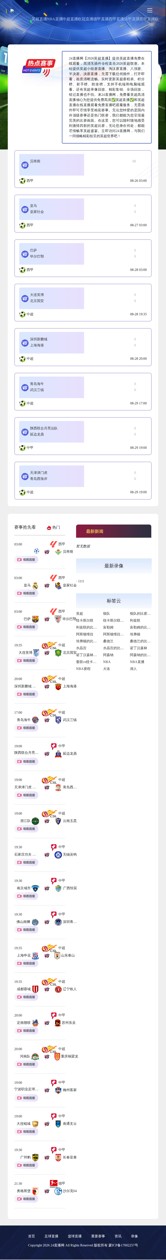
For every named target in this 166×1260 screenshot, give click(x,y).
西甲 (30, 180)
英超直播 (39, 19)
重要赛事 (98, 1236)
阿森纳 (108, 655)
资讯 (118, 1236)
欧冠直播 (85, 19)
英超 (79, 613)
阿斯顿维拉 (84, 634)
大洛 (106, 669)
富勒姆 (108, 627)
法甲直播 (132, 19)
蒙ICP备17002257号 (123, 1245)
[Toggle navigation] (150, 10)
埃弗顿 (135, 634)
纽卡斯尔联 (84, 620)
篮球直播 (75, 1236)
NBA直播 (55, 19)
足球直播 (51, 1236)
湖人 (133, 669)
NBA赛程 (83, 669)
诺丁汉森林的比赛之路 (93, 655)
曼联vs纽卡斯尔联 (89, 662)
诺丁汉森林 (138, 648)
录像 (134, 1236)
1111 (81, 581)
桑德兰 (108, 641)
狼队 (106, 613)
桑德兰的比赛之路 (144, 641)
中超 (30, 314)
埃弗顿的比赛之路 (90, 641)
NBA (107, 662)
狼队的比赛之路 (142, 613)
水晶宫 (81, 648)
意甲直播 (147, 19)
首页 (31, 1236)
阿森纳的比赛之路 (144, 655)
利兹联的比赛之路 (90, 627)
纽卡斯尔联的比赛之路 (120, 620)
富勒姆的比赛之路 (144, 627)
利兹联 (135, 620)
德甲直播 (101, 19)
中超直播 (70, 19)
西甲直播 (116, 19)
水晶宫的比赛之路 (117, 648)
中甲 (30, 447)
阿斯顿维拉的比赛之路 (120, 634)
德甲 (61, 1183)
